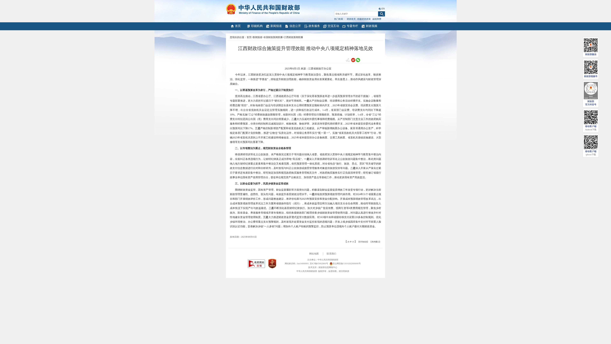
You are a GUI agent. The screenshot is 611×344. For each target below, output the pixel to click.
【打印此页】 (363, 242)
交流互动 (333, 26)
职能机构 (257, 26)
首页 (238, 26)
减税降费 (376, 19)
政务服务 (314, 26)
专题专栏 (352, 26)
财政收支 (351, 19)
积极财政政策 (364, 19)
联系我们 (331, 253)
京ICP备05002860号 (319, 263)
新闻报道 (276, 26)
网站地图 (314, 253)
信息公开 (295, 26)
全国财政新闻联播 (273, 37)
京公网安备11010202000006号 (347, 263)
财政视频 (371, 26)
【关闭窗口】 (375, 242)
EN (383, 8)
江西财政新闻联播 (293, 37)
